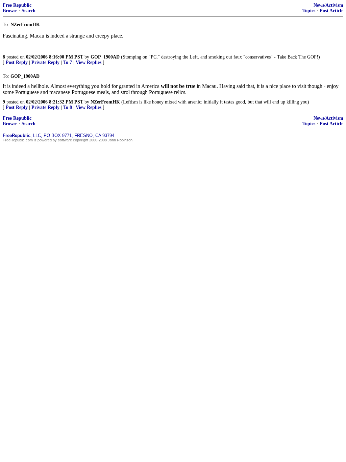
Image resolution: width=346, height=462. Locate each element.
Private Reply (45, 62)
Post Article (331, 10)
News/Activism (328, 5)
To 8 (67, 107)
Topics (308, 10)
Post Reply (17, 62)
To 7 (67, 62)
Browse (10, 10)
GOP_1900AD (105, 57)
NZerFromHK (105, 102)
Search (28, 10)
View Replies (88, 62)
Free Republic (17, 5)
